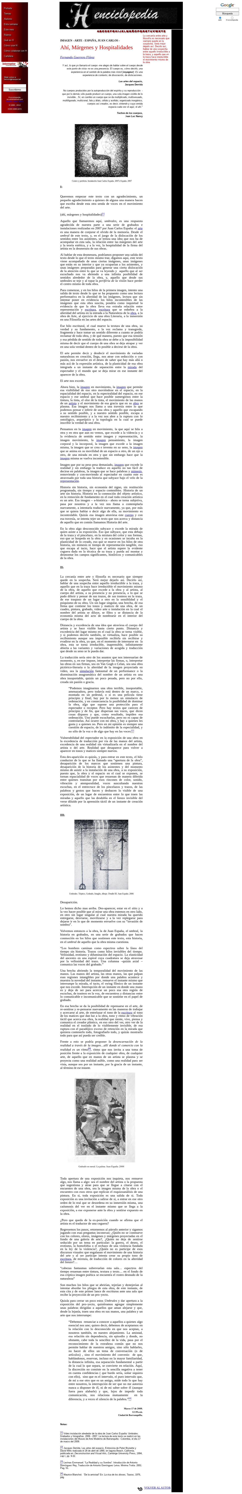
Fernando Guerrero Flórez (77, 57)
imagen (85, 387)
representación (69, 481)
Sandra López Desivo (15, 101)
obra (133, 313)
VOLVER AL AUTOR (157, 1487)
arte (140, 228)
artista (73, 403)
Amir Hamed (15, 107)
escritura (90, 309)
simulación (87, 671)
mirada (132, 367)
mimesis (136, 471)
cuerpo (129, 515)
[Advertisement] (13, 170)
